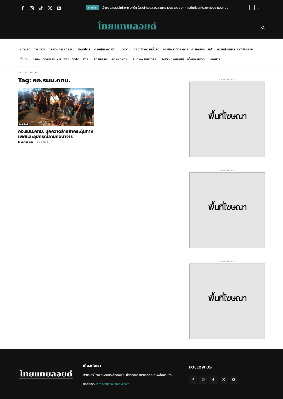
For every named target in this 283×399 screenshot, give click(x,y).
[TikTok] (40, 8)
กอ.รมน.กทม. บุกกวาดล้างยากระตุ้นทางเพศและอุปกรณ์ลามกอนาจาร (55, 134)
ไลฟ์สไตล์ (23, 124)
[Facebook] (22, 8)
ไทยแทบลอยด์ (26, 142)
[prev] (252, 7)
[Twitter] (49, 8)
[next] (258, 7)
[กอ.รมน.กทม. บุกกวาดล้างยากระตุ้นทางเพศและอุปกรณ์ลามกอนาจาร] (56, 107)
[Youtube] (59, 8)
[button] (263, 28)
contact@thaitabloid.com (112, 384)
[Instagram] (31, 8)
